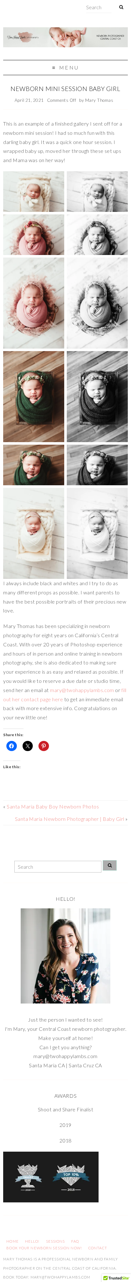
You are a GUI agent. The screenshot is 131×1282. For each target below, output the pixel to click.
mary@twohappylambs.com (82, 690)
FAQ (75, 1241)
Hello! (32, 1241)
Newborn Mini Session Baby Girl (65, 88)
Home (12, 1241)
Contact (97, 1248)
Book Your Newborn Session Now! (44, 1248)
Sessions (55, 1241)
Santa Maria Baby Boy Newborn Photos (53, 806)
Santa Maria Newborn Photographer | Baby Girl (69, 819)
